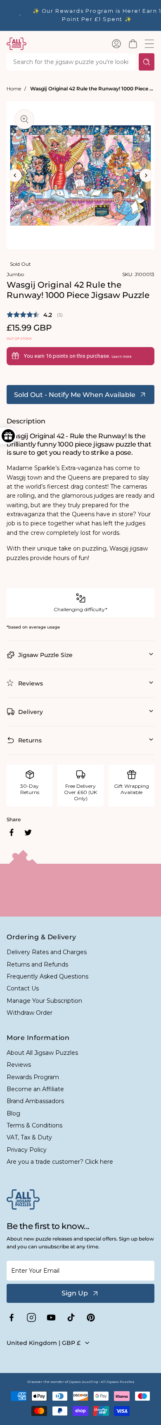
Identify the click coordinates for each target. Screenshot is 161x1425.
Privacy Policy (27, 1149)
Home (14, 88)
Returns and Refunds (37, 964)
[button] (133, 44)
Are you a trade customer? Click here (60, 1161)
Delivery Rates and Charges (47, 952)
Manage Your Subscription (44, 1000)
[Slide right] (146, 175)
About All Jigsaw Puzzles (42, 1052)
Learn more (121, 356)
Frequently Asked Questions (47, 976)
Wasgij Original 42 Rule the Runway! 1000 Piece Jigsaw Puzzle (92, 88)
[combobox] (71, 62)
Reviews (19, 1064)
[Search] (146, 62)
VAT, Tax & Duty (29, 1137)
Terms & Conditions (34, 1125)
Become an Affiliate (35, 1089)
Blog (13, 1113)
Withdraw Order (29, 1012)
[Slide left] (14, 175)
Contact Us (23, 988)
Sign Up (75, 1293)
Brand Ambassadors (35, 1101)
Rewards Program (33, 1077)
